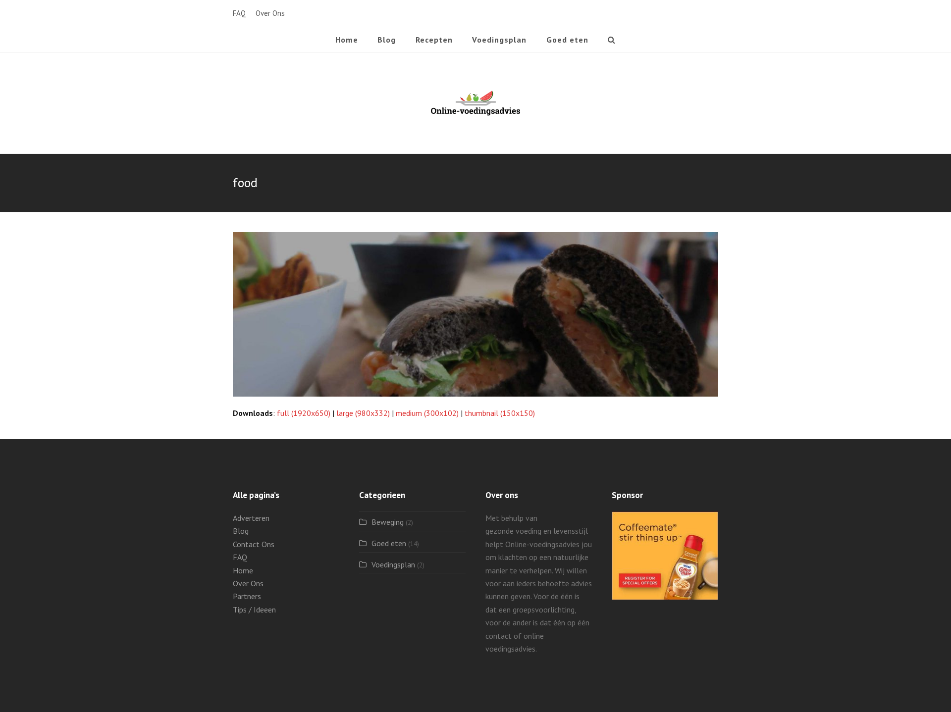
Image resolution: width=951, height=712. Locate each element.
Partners (247, 596)
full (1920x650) (303, 413)
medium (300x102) (427, 413)
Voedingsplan (393, 564)
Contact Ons (253, 544)
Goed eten (388, 543)
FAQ (240, 557)
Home (243, 570)
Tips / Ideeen (254, 609)
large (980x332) (363, 413)
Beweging (387, 522)
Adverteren (251, 518)
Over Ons (248, 583)
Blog (241, 531)
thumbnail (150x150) (500, 413)
